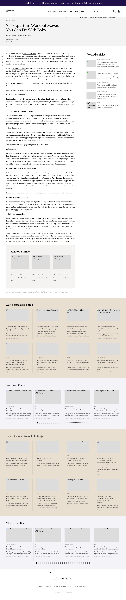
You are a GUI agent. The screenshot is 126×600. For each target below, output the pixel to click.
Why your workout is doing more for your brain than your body (47, 328)
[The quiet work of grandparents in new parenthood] (77, 396)
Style (8, 357)
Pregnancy (52, 11)
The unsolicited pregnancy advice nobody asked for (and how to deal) (47, 362)
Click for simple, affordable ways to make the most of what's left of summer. (63, 3)
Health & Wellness (34, 292)
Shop (76, 11)
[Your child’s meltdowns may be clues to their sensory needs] (78, 315)
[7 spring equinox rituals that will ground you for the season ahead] (78, 485)
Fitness (24, 292)
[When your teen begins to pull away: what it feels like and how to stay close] (106, 396)
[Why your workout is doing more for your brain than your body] (48, 315)
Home (8, 20)
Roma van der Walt (13, 39)
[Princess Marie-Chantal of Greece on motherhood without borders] (17, 447)
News (68, 357)
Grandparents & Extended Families (77, 419)
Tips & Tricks (52, 292)
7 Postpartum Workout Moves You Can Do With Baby (19, 278)
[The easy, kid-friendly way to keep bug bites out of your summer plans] (108, 349)
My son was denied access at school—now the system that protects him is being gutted (46, 498)
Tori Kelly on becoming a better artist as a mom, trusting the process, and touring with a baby (108, 76)
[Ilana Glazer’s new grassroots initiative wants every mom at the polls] (17, 485)
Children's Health (102, 91)
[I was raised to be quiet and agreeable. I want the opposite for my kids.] (108, 315)
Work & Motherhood (103, 60)
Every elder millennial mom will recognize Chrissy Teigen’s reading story (78, 362)
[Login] (119, 12)
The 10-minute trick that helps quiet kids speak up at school (107, 86)
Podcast (84, 11)
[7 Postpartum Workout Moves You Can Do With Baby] (20, 262)
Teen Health (101, 418)
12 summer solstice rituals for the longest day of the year (78, 459)
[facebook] (59, 578)
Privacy (70, 586)
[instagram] (55, 578)
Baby (98, 103)
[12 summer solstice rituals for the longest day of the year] (78, 447)
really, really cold (29, 53)
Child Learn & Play (103, 82)
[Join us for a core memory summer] (48, 447)
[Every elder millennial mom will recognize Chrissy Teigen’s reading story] (78, 349)
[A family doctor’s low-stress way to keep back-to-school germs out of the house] (17, 315)
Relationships (69, 406)
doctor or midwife (19, 68)
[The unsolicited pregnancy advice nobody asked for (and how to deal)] (48, 349)
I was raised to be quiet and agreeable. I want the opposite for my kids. (108, 329)
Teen (95, 406)
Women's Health (63, 292)
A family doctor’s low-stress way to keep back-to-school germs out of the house (17, 329)
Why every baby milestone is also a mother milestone (46, 410)
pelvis (25, 76)
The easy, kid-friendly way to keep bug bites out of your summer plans (108, 362)
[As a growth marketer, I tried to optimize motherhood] (91, 105)
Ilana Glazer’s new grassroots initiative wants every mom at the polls (17, 498)
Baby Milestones (44, 418)
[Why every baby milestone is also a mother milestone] (48, 396)
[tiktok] (66, 578)
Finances (19, 418)
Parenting (62, 11)
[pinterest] (70, 578)
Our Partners (101, 357)
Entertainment (104, 510)
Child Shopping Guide (106, 372)
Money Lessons (10, 406)
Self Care (44, 292)
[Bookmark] (2, 65)
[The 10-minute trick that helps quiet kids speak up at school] (91, 85)
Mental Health (51, 336)
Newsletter (48, 586)
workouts (10, 56)
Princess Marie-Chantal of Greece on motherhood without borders (17, 459)
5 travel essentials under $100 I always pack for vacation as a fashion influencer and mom (16, 362)
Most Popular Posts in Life (22, 436)
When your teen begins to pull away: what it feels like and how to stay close (106, 410)
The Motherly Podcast (104, 71)
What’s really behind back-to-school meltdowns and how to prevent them (107, 96)
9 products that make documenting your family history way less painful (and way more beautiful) (107, 499)
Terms (76, 586)
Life (70, 11)
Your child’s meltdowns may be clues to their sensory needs (77, 328)
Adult (19, 292)
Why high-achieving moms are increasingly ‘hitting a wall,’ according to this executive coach (108, 65)
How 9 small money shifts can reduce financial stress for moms (18, 410)
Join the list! (94, 11)
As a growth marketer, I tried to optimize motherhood (107, 107)
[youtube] (62, 578)
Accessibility (84, 586)
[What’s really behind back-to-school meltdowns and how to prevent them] (91, 95)
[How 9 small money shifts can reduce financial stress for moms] (19, 396)
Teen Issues (108, 418)
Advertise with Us (60, 586)
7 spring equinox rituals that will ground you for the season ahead (77, 497)
